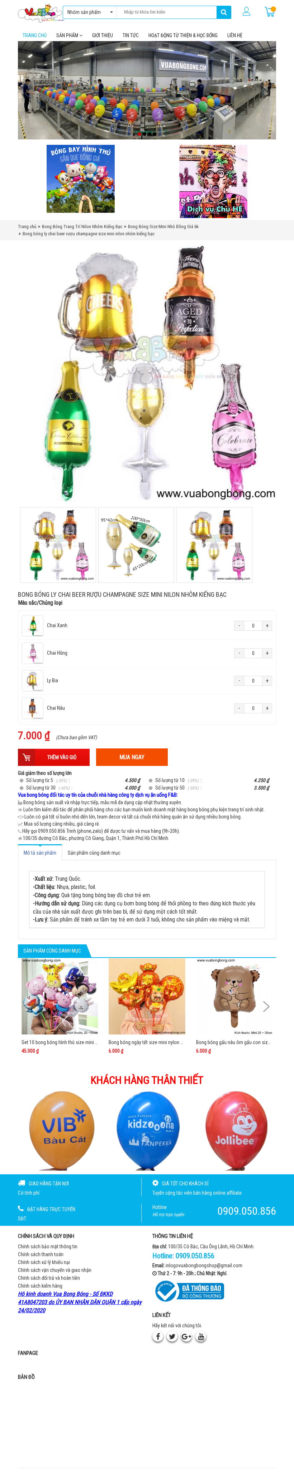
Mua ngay (131, 757)
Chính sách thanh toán (40, 1254)
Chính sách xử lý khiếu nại (44, 1262)
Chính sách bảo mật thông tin (47, 1246)
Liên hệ (234, 35)
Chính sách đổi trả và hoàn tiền (49, 1278)
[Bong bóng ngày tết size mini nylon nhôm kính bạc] (147, 996)
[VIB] (58, 1130)
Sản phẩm (67, 35)
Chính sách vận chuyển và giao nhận (54, 1270)
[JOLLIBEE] (235, 1130)
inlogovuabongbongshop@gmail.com (204, 1265)
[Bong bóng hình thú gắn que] (80, 179)
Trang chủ (35, 35)
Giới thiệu (102, 35)
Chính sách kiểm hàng (40, 1286)
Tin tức (131, 35)
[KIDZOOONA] (147, 1130)
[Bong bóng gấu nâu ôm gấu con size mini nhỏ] (234, 996)
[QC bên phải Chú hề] (213, 181)
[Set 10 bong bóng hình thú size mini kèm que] (60, 996)
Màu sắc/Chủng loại (40, 602)
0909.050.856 (195, 1256)
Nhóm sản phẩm (84, 12)
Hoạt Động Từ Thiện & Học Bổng (183, 35)
